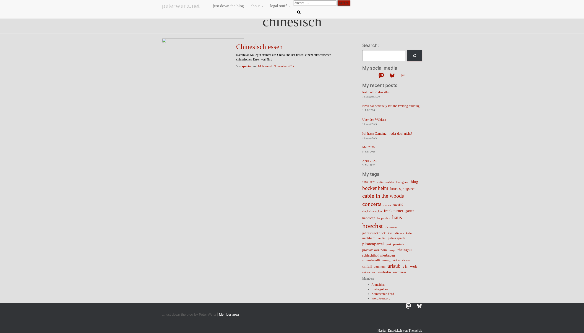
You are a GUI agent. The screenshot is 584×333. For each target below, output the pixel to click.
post (388, 244)
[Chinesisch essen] (203, 61)
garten (409, 211)
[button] (262, 5)
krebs (409, 233)
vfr (405, 266)
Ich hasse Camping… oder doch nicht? (387, 133)
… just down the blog (225, 5)
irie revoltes (391, 227)
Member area (229, 314)
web (413, 266)
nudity (382, 238)
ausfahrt (390, 182)
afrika (380, 182)
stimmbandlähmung (376, 260)
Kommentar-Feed (382, 294)
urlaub (394, 266)
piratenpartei (373, 243)
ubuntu (406, 260)
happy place (383, 218)
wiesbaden (384, 272)
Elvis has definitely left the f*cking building (391, 106)
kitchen (399, 233)
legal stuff (279, 5)
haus (397, 217)
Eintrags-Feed (380, 289)
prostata (398, 244)
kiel (390, 233)
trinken (396, 260)
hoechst (372, 225)
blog (414, 181)
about (256, 5)
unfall (367, 266)
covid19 (398, 205)
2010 (365, 182)
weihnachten (368, 272)
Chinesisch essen (259, 46)
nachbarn (368, 238)
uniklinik (380, 266)
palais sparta (396, 238)
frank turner (393, 211)
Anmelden (378, 284)
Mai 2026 (368, 147)
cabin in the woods (383, 196)
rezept (392, 250)
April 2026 (369, 161)
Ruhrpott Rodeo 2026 (376, 92)
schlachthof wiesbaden (378, 255)
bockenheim (375, 188)
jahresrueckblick (374, 233)
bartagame (402, 182)
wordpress (399, 272)
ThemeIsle (415, 330)
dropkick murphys (372, 211)
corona (387, 205)
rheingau (404, 249)
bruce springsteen (402, 189)
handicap (368, 218)
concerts (371, 204)
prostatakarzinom (374, 250)
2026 (372, 182)
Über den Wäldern (374, 119)
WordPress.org (380, 298)
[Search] (414, 55)
